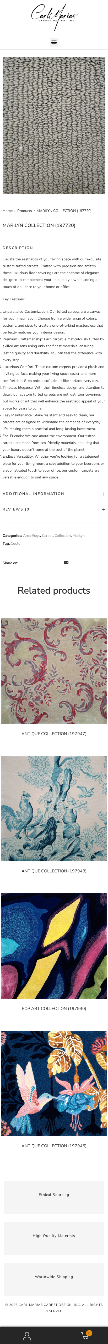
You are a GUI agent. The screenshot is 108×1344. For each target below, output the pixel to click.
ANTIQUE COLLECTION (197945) (54, 1146)
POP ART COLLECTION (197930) (54, 1009)
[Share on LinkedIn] (37, 563)
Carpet (47, 535)
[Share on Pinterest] (59, 563)
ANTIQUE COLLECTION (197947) (54, 734)
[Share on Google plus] (52, 563)
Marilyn (79, 535)
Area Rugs (31, 535)
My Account (27, 1335)
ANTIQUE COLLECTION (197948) (54, 871)
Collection (63, 535)
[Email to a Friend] (66, 563)
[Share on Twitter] (30, 563)
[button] (54, 42)
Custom (17, 543)
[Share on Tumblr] (44, 563)
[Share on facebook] (22, 563)
